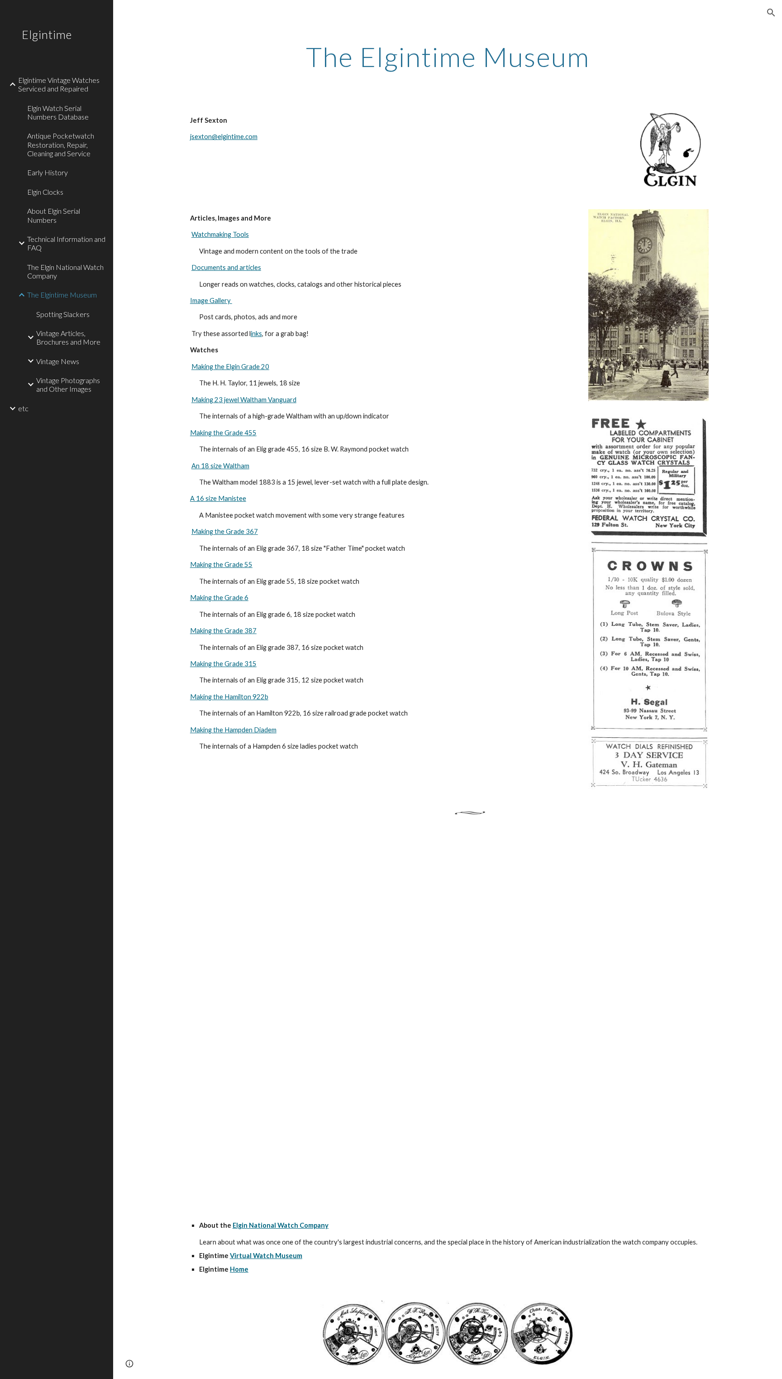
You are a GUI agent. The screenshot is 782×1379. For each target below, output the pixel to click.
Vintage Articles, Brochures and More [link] (68, 337)
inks (256, 333)
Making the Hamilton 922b (229, 697)
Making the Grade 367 (224, 531)
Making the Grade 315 (223, 664)
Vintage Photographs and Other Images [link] (68, 384)
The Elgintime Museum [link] (62, 294)
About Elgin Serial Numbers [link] (53, 215)
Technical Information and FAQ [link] (66, 243)
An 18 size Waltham (220, 466)
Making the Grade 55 (221, 564)
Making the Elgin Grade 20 (230, 366)
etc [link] (23, 408)
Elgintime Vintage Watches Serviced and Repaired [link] (59, 84)
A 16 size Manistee (218, 498)
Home (239, 1269)
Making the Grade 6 (219, 597)
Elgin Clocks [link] (45, 191)
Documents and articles (226, 267)
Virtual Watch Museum (266, 1255)
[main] (447, 56)
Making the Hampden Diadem (233, 730)
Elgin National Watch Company (281, 1225)
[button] (771, 13)
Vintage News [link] (57, 361)
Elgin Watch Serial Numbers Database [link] (58, 112)
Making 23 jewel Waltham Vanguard (243, 400)
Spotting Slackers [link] (63, 314)
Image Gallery (211, 300)
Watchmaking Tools (220, 234)
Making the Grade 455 (223, 433)
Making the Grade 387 (223, 630)
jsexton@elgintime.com (223, 136)
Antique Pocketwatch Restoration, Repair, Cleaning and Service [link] (60, 144)
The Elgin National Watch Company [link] (65, 271)
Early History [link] (47, 172)
